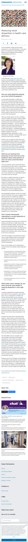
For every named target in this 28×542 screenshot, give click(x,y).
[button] (25, 2)
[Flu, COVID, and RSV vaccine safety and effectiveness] (14, 407)
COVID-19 (4, 377)
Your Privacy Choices (6, 471)
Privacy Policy (5, 501)
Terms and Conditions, (9, 534)
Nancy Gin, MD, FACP (16, 78)
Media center (4, 490)
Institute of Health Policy (8, 380)
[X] (3, 43)
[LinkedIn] (12, 43)
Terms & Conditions (6, 504)
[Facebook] (8, 43)
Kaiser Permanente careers (8, 477)
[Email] (16, 43)
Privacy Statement (17, 534)
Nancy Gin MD (19, 380)
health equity (12, 377)
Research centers (6, 480)
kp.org (3, 474)
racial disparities (6, 382)
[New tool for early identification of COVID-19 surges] (14, 439)
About (3, 468)
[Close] (26, 525)
